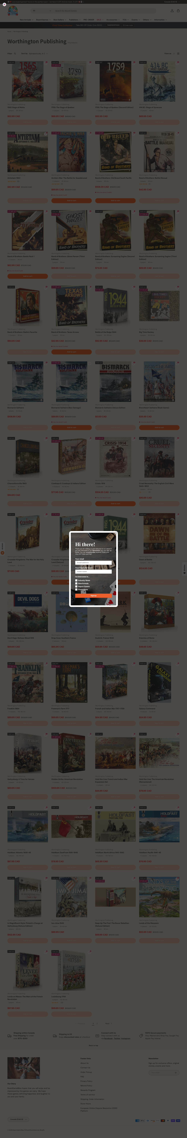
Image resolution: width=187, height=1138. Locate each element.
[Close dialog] (116, 533)
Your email (79, 559)
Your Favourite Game (84, 568)
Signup (94, 596)
